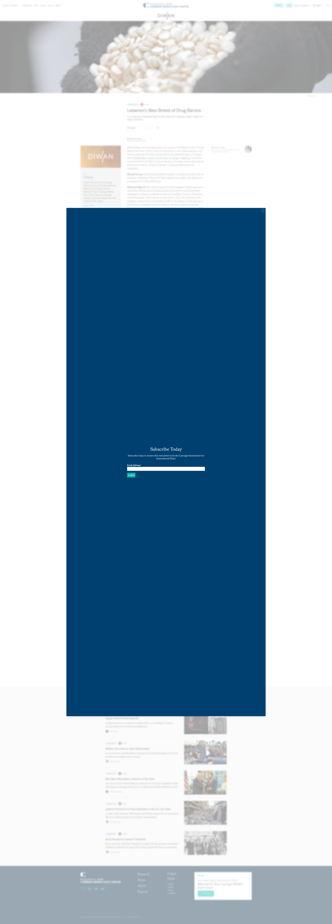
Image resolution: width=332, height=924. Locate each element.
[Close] (263, 210)
